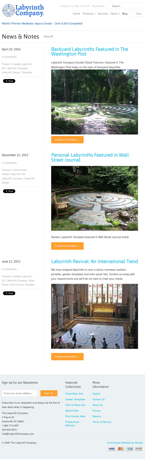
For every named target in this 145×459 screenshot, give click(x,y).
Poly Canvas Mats (75, 416)
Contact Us (99, 399)
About (115, 13)
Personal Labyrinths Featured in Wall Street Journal (90, 157)
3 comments (9, 57)
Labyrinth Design (11, 72)
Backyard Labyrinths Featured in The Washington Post (89, 51)
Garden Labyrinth (22, 64)
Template (27, 72)
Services (103, 13)
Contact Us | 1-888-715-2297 (75, 6)
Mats (31, 280)
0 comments (9, 163)
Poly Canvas (17, 284)
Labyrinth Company (16, 68)
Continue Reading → (67, 139)
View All (48, 36)
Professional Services (72, 423)
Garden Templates (75, 399)
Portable (29, 284)
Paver (5, 284)
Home (76, 13)
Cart (138, 13)
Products (89, 13)
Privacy (97, 410)
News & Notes (20, 36)
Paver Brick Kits (74, 393)
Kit (3, 68)
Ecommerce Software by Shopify (125, 442)
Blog (124, 13)
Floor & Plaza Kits (75, 405)
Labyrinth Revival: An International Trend (94, 261)
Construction (20, 170)
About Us (98, 405)
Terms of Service (102, 422)
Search (96, 393)
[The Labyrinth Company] (24, 11)
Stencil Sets (72, 410)
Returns (97, 416)
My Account (98, 6)
